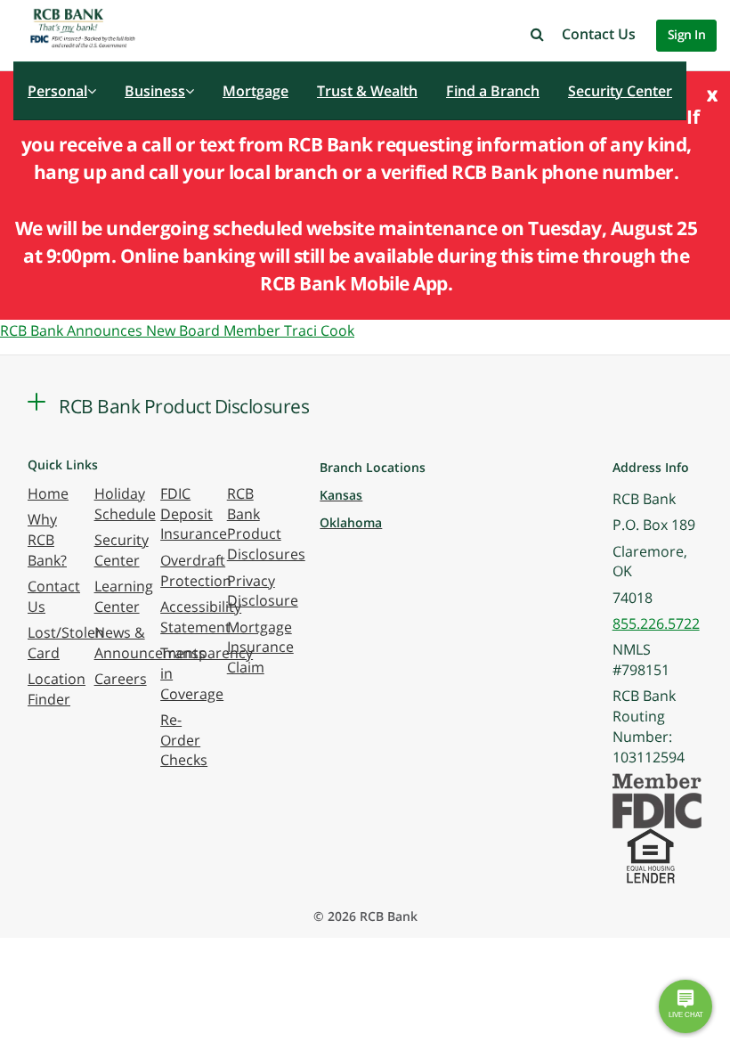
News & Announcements (150, 643)
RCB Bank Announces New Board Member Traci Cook (177, 330)
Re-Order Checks (183, 740)
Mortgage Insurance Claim (260, 647)
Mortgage (255, 91)
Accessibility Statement (200, 617)
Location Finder (56, 689)
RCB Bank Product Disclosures (266, 524)
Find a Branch (492, 91)
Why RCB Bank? (47, 539)
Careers (120, 678)
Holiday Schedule (125, 504)
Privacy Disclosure (262, 591)
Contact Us (599, 34)
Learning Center (123, 596)
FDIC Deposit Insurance (193, 514)
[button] (537, 34)
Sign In (687, 34)
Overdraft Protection (195, 570)
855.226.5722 (656, 623)
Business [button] (155, 91)
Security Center (620, 91)
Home (48, 493)
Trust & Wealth (367, 91)
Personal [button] (57, 91)
